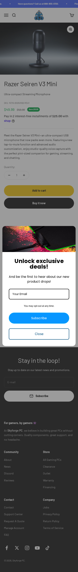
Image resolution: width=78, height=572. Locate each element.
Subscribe (39, 318)
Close (39, 334)
